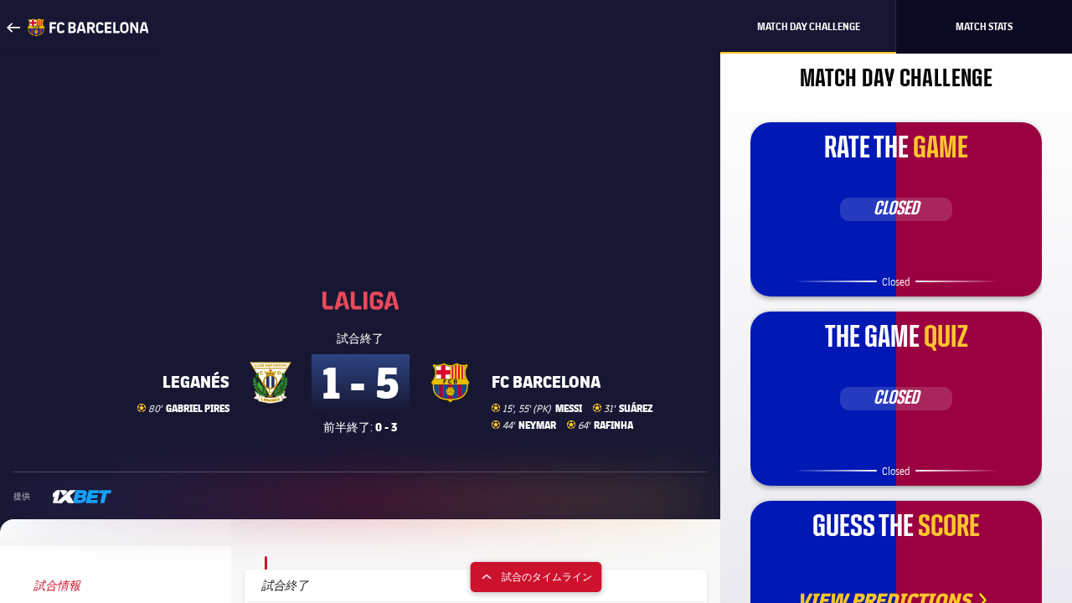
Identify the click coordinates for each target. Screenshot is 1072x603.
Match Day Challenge (808, 26)
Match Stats (984, 26)
